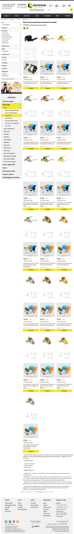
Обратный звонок (7, 8)
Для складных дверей (9, 159)
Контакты (68, 16)
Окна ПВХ (7, 507)
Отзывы (45, 511)
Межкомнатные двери (10, 505)
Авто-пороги (7, 150)
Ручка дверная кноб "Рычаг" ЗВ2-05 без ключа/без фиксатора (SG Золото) (64, 204)
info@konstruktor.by (61, 509)
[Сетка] (24, 28)
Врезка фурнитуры (22, 509)
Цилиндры (6, 137)
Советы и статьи (47, 507)
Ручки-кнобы (8, 115)
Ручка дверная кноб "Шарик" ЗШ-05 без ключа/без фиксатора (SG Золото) (64, 386)
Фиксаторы (6, 131)
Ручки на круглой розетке (11, 113)
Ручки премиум (8, 118)
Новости (45, 505)
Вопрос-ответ (46, 513)
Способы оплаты (35, 505)
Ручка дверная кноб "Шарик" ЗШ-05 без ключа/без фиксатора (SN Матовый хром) (31, 446)
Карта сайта (8, 511)
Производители (47, 515)
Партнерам (46, 509)
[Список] (27, 28)
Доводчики (6, 142)
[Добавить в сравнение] (37, 38)
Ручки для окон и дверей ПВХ (12, 123)
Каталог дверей (8, 101)
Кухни (5, 168)
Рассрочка (27, 16)
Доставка (20, 505)
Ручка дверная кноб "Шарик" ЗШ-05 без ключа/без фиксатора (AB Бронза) (48, 386)
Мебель (7, 509)
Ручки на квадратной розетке (12, 110)
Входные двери (8, 503)
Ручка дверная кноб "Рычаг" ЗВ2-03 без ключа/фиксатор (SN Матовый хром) (31, 204)
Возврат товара (34, 507)
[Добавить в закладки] (37, 35)
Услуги (37, 16)
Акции (16, 16)
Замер (19, 503)
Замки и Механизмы (9, 128)
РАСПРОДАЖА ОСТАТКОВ (11, 177)
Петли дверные (7, 139)
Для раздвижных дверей (10, 156)
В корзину (31, 88)
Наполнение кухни (9, 171)
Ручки (18, 19)
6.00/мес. (29, 79)
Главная (5, 19)
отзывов (39, 491)
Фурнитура (12, 19)
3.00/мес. (45, 79)
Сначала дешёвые (42, 25)
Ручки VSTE (7, 126)
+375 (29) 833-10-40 (7, 4)
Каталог (6, 16)
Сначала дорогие (33, 25)
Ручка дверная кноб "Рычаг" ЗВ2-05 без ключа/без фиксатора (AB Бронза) (48, 204)
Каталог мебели (8, 174)
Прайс (57, 16)
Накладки (6, 134)
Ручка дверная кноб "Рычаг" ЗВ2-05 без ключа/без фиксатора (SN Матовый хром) (31, 265)
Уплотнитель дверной (9, 153)
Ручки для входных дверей (11, 120)
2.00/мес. (45, 261)
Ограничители (7, 148)
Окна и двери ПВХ (9, 164)
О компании (47, 16)
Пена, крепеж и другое (9, 161)
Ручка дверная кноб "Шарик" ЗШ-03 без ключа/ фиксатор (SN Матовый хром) (31, 386)
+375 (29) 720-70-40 (7, 6)
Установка (20, 507)
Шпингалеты (7, 145)
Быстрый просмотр (37, 32)
